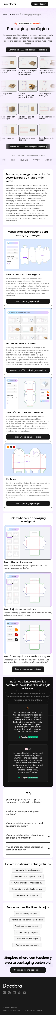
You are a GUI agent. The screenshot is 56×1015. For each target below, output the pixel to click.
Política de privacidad (12, 1010)
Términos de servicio (33, 1010)
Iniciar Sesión (40, 4)
